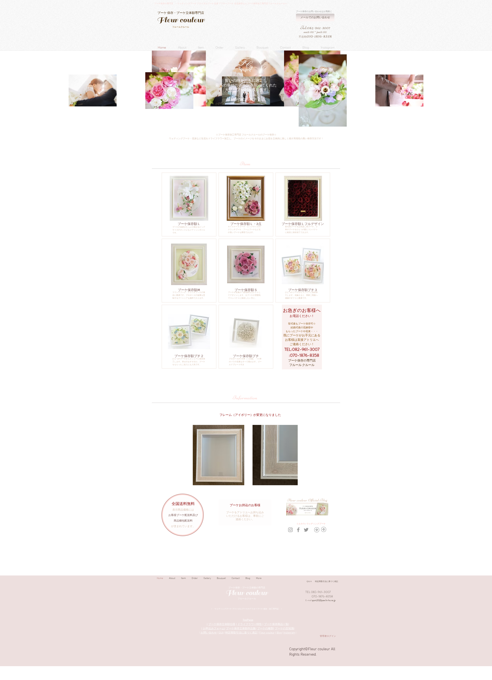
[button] (182, 47)
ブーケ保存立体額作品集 (241, 628)
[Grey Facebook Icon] (298, 530)
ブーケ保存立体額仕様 (221, 624)
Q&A (221, 632)
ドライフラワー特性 (250, 624)
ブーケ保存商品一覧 (276, 624)
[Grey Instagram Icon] (290, 530)
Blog (279, 632)
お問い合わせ (209, 632)
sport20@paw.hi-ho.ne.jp (324, 600)
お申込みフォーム (213, 628)
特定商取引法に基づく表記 (241, 632)
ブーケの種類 (265, 628)
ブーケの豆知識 (284, 628)
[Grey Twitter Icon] (306, 530)
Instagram (289, 632)
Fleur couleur (267, 632)
